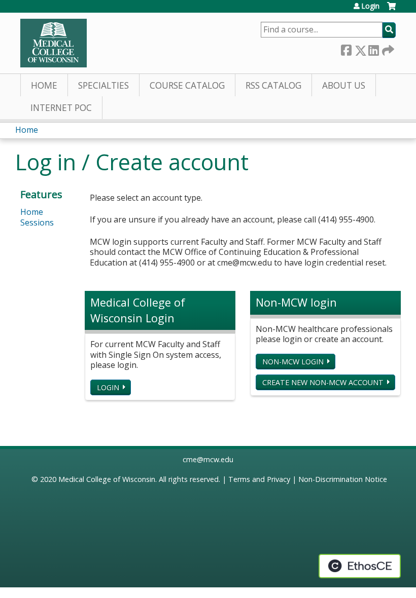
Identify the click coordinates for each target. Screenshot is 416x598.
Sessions (37, 222)
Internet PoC (61, 108)
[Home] (53, 43)
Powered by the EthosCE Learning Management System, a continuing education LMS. (360, 566)
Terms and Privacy (259, 479)
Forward (387, 48)
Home (44, 85)
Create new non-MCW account (323, 382)
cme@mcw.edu (208, 459)
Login (370, 6)
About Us (343, 85)
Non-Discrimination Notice (342, 479)
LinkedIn (373, 48)
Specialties (103, 85)
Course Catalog (187, 85)
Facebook (346, 48)
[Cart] (391, 10)
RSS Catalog (273, 85)
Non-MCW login (293, 361)
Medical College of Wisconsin (106, 479)
